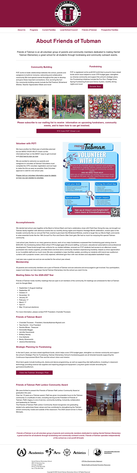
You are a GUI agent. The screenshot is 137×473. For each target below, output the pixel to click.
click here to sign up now (28, 156)
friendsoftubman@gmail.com (54, 323)
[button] (22, 30)
